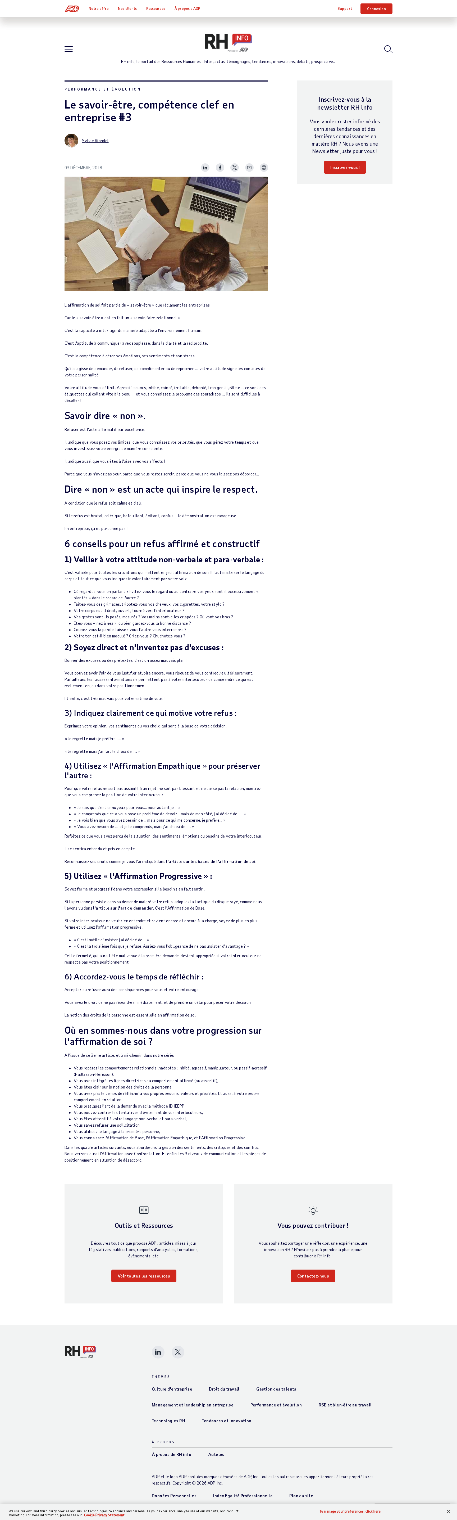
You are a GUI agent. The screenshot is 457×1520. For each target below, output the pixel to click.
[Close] (448, 1511)
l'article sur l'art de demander (123, 907)
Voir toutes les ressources (144, 1275)
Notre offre (99, 8)
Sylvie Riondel (95, 140)
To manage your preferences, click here (350, 1511)
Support (344, 8)
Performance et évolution (103, 89)
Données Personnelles (174, 1495)
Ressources (155, 8)
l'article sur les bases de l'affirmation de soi (210, 861)
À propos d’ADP (187, 8)
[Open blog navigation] (69, 49)
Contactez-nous (313, 1275)
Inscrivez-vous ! (345, 167)
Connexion (376, 8)
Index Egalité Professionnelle (243, 1495)
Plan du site (301, 1495)
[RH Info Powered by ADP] (228, 42)
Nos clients (127, 8)
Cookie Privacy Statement (104, 1515)
